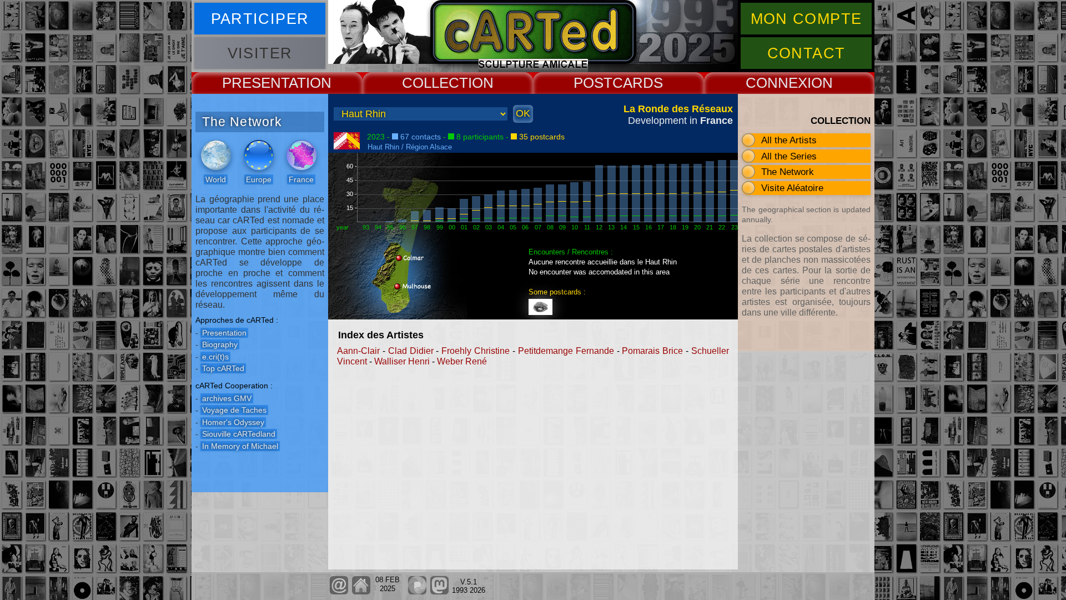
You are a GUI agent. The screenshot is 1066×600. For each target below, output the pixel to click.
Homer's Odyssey (233, 422)
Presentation (224, 332)
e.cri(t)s (215, 356)
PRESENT (255, 83)
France (301, 179)
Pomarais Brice (652, 351)
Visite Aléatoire (792, 187)
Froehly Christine (475, 351)
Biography (220, 344)
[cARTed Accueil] (360, 592)
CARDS (637, 83)
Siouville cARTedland (238, 433)
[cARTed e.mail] (339, 592)
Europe (258, 179)
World (215, 179)
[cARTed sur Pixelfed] (417, 592)
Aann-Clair (358, 351)
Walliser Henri (402, 361)
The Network (787, 171)
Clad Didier (411, 351)
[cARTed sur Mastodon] (439, 592)
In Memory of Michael (240, 446)
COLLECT (435, 83)
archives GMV (227, 398)
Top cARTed (223, 368)
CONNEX (776, 83)
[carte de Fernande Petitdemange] (542, 303)
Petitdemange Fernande (566, 351)
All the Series (789, 156)
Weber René (462, 361)
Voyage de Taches (234, 410)
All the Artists (789, 140)
